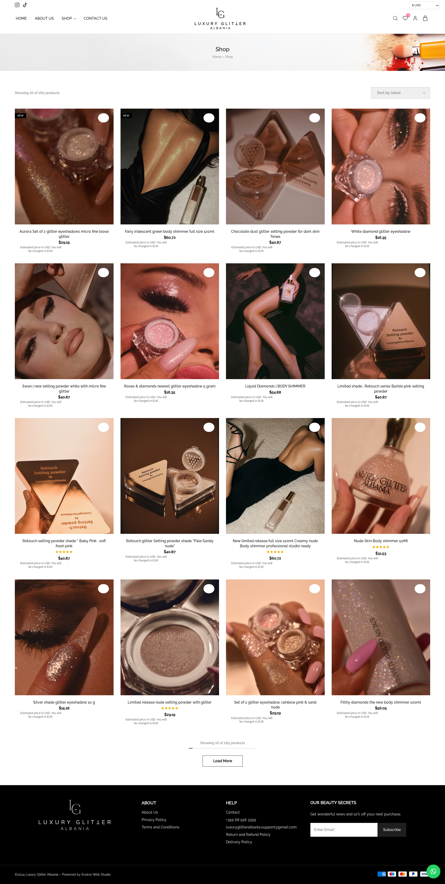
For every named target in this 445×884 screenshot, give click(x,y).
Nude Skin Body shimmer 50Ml (381, 541)
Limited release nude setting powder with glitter (170, 702)
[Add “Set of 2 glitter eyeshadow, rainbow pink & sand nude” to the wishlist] (314, 588)
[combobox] (424, 5)
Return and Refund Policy (248, 834)
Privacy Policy (154, 820)
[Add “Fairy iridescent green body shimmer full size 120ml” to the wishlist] (208, 118)
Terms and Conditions (160, 827)
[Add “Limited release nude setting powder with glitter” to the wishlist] (208, 588)
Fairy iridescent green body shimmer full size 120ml (169, 231)
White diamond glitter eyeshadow (380, 231)
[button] (433, 871)
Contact (233, 812)
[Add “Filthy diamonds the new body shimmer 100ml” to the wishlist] (420, 588)
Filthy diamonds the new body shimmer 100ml (380, 702)
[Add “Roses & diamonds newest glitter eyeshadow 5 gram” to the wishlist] (208, 272)
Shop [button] (67, 18)
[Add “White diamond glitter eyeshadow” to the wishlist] (420, 118)
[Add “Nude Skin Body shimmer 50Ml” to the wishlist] (420, 427)
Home (21, 18)
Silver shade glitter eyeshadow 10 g (64, 702)
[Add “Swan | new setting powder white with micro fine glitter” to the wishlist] (103, 272)
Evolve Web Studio (96, 874)
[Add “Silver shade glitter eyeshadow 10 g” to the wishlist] (103, 588)
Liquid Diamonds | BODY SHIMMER (275, 386)
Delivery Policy (239, 842)
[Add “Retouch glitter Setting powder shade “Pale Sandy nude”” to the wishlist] (208, 427)
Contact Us (95, 18)
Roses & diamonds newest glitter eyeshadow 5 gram (170, 386)
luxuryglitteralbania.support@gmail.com (261, 827)
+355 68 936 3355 (241, 820)
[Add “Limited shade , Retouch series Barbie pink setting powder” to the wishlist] (420, 272)
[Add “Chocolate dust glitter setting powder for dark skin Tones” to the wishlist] (314, 118)
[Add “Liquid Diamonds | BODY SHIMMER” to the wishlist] (314, 272)
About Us (44, 18)
